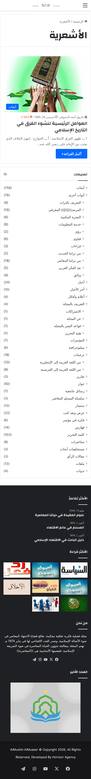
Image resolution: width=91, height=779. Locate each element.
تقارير (80, 376)
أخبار (81, 282)
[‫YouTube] (45, 659)
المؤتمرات (77, 340)
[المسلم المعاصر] (45, 5)
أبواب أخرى (76, 195)
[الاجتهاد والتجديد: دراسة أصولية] (74, 587)
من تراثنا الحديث (69, 253)
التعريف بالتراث (70, 202)
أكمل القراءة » (71, 154)
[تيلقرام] (34, 659)
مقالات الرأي (75, 456)
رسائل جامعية (74, 391)
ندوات (80, 471)
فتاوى (77, 239)
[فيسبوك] (57, 659)
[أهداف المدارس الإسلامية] (45, 604)
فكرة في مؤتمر (73, 420)
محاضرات (77, 442)
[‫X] (51, 659)
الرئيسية (78, 21)
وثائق (77, 275)
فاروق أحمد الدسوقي (71, 117)
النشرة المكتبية (71, 217)
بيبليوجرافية (76, 347)
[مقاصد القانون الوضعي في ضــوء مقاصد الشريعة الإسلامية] (45, 570)
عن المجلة (74, 319)
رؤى (78, 231)
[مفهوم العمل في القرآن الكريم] (74, 604)
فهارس (79, 427)
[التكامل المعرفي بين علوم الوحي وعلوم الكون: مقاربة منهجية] (45, 586)
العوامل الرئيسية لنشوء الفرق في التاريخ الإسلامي (52, 126)
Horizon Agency (64, 757)
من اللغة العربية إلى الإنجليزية (60, 362)
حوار (81, 384)
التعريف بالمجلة (73, 304)
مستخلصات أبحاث (72, 449)
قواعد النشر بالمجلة (67, 326)
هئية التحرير (73, 333)
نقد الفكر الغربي (70, 268)
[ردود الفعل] (17, 570)
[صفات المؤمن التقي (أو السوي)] (17, 587)
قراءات (76, 246)
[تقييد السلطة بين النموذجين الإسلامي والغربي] (74, 570)
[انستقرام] (40, 659)
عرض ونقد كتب (73, 413)
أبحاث (80, 188)
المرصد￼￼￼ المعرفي (65, 210)
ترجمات (79, 355)
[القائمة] (85, 7)
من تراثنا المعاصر (69, 260)
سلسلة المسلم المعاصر (68, 398)
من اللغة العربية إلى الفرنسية (61, 369)
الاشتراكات (73, 311)
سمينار (79, 405)
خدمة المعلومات (70, 224)
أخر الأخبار (77, 289)
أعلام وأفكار (76, 297)
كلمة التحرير (75, 434)
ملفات (80, 463)
